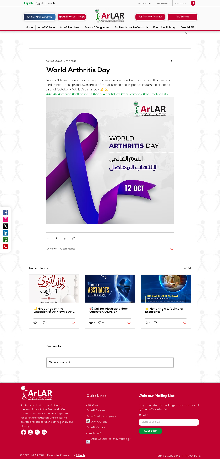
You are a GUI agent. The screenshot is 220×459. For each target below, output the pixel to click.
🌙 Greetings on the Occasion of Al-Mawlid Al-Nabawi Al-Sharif (53, 310)
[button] (180, 3)
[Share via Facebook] (48, 238)
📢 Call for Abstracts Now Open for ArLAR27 (108, 310)
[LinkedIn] (44, 432)
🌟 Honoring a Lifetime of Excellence (164, 310)
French (50, 3)
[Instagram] (5, 219)
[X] (37, 432)
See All (187, 268)
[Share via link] (73, 238)
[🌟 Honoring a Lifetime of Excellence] (166, 289)
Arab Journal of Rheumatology (110, 439)
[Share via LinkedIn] (65, 238)
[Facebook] (23, 432)
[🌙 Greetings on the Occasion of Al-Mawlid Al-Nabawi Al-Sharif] (54, 289)
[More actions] (171, 61)
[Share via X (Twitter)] (56, 238)
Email (142, 415)
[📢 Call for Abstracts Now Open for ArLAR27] (110, 289)
